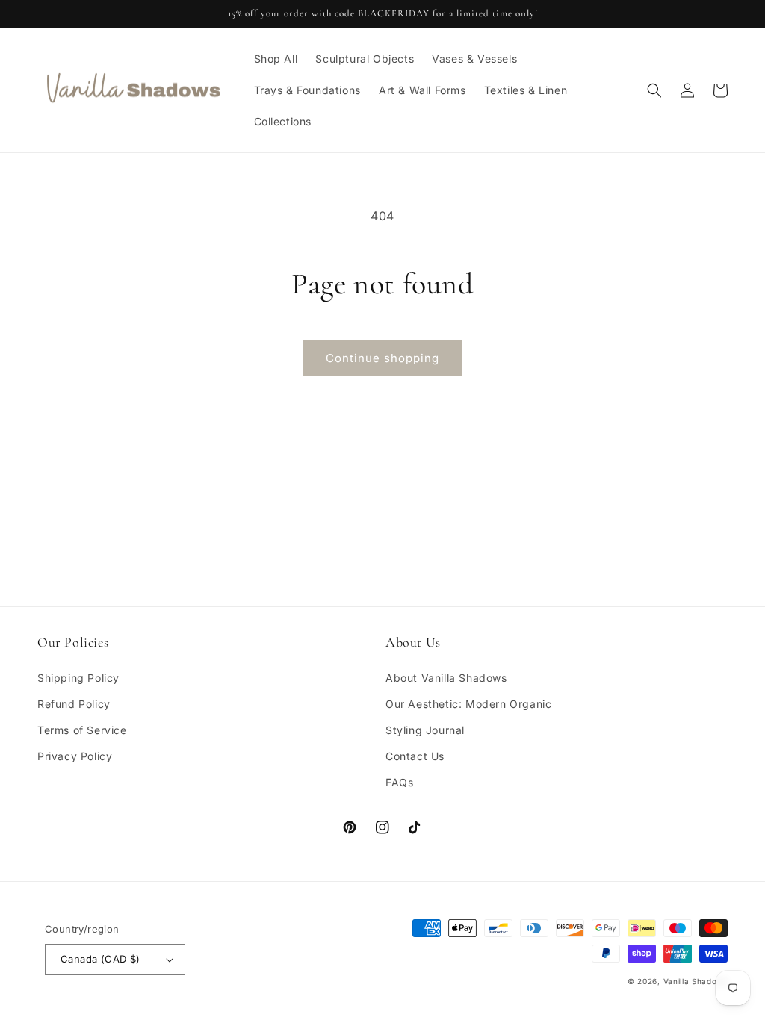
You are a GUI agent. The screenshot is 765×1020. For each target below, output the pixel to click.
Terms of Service (82, 730)
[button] (654, 90)
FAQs (399, 782)
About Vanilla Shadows (446, 677)
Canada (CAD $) (100, 959)
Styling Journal (425, 730)
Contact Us (415, 756)
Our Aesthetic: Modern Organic (468, 703)
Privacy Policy (74, 756)
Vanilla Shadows (695, 981)
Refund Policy (74, 703)
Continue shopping (382, 358)
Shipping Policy (78, 677)
